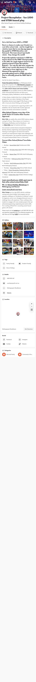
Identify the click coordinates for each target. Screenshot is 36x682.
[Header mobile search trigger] (34, 2)
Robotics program (24, 85)
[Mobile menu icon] (2, 2)
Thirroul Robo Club (15, 168)
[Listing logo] (4, 13)
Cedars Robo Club (13, 174)
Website (9, 293)
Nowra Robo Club (14, 145)
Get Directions (29, 329)
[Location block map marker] (18, 314)
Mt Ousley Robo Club (15, 149)
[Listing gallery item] (7, 226)
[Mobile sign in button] (30, 2)
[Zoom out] (31, 306)
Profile (3, 27)
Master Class (13, 154)
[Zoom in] (31, 303)
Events (11, 27)
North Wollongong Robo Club (18, 163)
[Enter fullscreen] (31, 309)
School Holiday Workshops (17, 185)
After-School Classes (9, 112)
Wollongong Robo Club (18, 159)
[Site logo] (10, 2)
